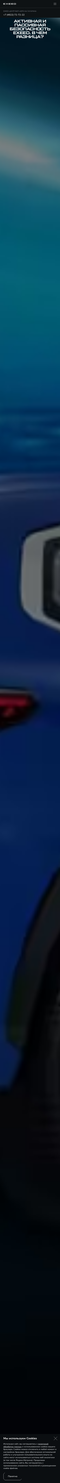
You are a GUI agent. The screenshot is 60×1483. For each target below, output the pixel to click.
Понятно (12, 1476)
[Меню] (55, 4)
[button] (55, 1438)
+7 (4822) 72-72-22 (14, 14)
